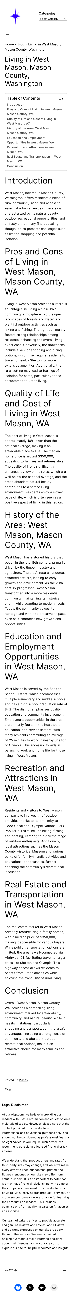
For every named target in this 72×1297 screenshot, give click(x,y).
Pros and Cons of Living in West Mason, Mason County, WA (35, 112)
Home (9, 44)
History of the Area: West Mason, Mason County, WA (30, 131)
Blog (21, 44)
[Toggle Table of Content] (58, 98)
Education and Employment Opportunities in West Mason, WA (30, 140)
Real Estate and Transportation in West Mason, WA (34, 159)
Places (23, 1080)
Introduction (15, 104)
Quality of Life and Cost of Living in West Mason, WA (31, 121)
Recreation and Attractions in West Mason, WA (31, 149)
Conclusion (15, 166)
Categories (47, 13)
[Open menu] (7, 33)
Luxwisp (11, 1269)
